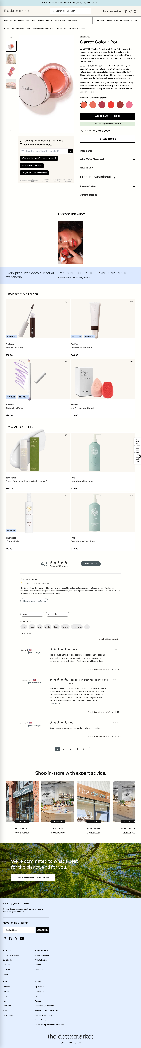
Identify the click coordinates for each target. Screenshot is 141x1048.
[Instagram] (4, 938)
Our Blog (6, 969)
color (24, 627)
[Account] (125, 11)
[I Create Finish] (29, 512)
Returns (38, 1001)
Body (28, 20)
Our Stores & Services (128, 20)
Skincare (13, 20)
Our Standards (112, 20)
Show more (25, 633)
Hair (34, 20)
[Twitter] (16, 938)
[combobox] (32, 614)
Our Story (100, 20)
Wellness (40, 20)
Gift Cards (7, 1006)
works (47, 627)
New (6, 20)
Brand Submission (42, 955)
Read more (55, 703)
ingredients (77, 627)
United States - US (71, 1043)
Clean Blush (49, 28)
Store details (22, 833)
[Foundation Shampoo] (94, 452)
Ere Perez (85, 37)
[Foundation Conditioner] (94, 512)
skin (39, 627)
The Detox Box (59, 20)
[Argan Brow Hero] (29, 318)
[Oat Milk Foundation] (94, 318)
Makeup (21, 20)
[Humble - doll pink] (129, 104)
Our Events (7, 965)
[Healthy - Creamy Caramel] (83, 104)
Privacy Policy (40, 1020)
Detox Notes (72, 20)
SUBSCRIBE (42, 930)
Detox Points (8, 1015)
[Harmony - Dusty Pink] (93, 104)
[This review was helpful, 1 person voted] (113, 669)
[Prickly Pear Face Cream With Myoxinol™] (29, 452)
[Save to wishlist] (66, 302)
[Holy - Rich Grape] (102, 104)
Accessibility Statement (44, 1006)
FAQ (36, 996)
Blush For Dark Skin (63, 28)
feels (56, 627)
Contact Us (39, 991)
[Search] (52, 11)
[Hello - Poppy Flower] (111, 104)
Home (6, 28)
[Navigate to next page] (90, 748)
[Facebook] (10, 938)
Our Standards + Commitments (33, 878)
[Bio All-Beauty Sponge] (94, 379)
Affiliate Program (41, 960)
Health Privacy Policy (43, 1015)
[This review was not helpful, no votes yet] (118, 669)
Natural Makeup (17, 28)
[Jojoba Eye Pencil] (29, 379)
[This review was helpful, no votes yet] (113, 736)
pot (87, 627)
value (32, 627)
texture (65, 627)
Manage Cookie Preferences (46, 1010)
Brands (49, 20)
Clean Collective (41, 969)
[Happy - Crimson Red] (120, 104)
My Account (40, 987)
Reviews (6, 974)
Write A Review (91, 563)
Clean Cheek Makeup (34, 28)
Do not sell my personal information (49, 1025)
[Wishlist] (130, 11)
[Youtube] (22, 938)
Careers (38, 965)
